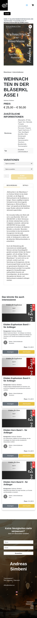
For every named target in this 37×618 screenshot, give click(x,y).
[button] (30, 26)
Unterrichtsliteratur (18, 72)
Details (25, 185)
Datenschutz (29, 604)
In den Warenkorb (22, 177)
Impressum (30, 601)
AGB (32, 606)
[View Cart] (32, 5)
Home (5, 19)
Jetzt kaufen (27, 352)
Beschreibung (12, 185)
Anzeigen (10, 352)
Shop (31, 608)
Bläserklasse (19, 20)
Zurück (7, 13)
